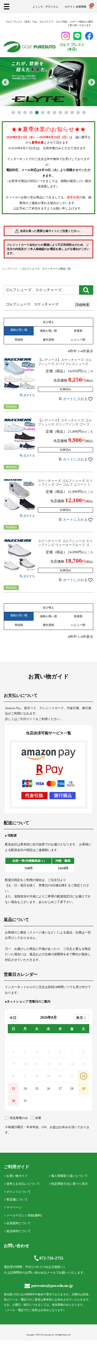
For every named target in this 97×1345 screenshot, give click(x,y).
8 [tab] (54, 112)
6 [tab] (42, 112)
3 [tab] (25, 112)
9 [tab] (60, 112)
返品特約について (18, 1231)
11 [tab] (72, 112)
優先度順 (48, 339)
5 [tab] (37, 112)
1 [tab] (13, 112)
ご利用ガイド (26, 719)
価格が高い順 (48, 330)
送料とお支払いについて (23, 1183)
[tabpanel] (48, 81)
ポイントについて (18, 1191)
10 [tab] (66, 112)
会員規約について (18, 1223)
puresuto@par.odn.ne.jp (52, 1285)
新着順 (78, 330)
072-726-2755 (51, 1258)
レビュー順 (78, 339)
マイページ (14, 1207)
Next (91, 82)
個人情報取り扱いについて (69, 1176)
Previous (5, 82)
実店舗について (17, 1199)
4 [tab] (31, 112)
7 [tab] (48, 112)
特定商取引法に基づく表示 (69, 1183)
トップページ (9, 268)
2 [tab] (19, 112)
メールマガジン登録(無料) (24, 1215)
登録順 (19, 339)
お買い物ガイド (17, 1176)
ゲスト (49, 6)
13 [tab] (84, 112)
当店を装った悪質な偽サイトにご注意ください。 (51, 231)
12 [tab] (78, 112)
